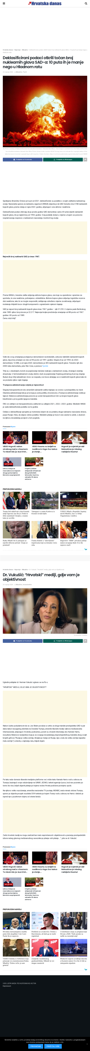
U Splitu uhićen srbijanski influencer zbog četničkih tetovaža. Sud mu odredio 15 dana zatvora (33, 473)
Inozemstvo (27, 584)
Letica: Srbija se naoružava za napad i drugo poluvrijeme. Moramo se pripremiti (11, 471)
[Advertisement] (45, 31)
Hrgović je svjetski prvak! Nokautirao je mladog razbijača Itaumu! (72, 449)
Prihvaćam (36, 1046)
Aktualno (19, 72)
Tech (25, 72)
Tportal (45, 366)
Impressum (7, 986)
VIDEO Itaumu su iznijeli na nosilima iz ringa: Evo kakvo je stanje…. (44, 449)
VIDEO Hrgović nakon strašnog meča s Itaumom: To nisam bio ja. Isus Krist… (15, 449)
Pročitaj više (53, 1046)
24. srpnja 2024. (8, 72)
